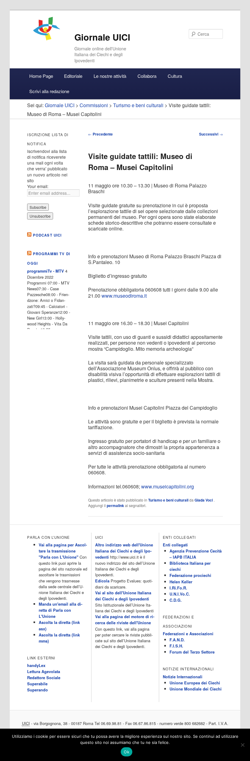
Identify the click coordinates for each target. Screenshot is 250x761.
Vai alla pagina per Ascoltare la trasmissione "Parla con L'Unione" (63, 551)
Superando (37, 690)
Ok (126, 751)
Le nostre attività (110, 76)
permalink (115, 505)
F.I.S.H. (176, 646)
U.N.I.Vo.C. (180, 594)
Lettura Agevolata (43, 671)
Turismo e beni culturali (168, 500)
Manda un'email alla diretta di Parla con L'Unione (60, 610)
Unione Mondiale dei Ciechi (196, 689)
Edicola (102, 581)
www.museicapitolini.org (167, 486)
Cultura (175, 76)
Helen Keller (181, 582)
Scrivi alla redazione (49, 91)
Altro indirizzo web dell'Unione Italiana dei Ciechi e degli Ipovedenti (124, 551)
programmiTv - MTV (45, 271)
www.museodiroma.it (124, 295)
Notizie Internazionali (182, 676)
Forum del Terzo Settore (192, 652)
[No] (242, 745)
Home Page (41, 76)
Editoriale (73, 76)
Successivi (211, 134)
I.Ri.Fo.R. (178, 588)
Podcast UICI (47, 235)
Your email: (37, 186)
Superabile (37, 684)
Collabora (147, 76)
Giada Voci (204, 500)
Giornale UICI (102, 37)
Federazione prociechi (190, 575)
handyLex (36, 665)
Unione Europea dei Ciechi (195, 683)
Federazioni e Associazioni (188, 633)
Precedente (100, 134)
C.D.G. (176, 600)
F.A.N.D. (177, 640)
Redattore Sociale (43, 677)
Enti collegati (175, 545)
